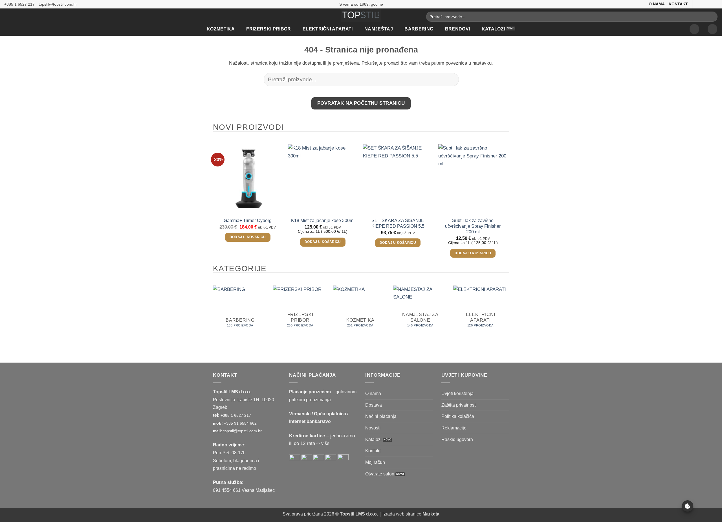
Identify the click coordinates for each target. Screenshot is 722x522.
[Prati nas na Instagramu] (703, 4)
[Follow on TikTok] (709, 4)
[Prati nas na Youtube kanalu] (715, 4)
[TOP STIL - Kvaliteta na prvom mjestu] (361, 15)
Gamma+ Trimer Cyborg (248, 220)
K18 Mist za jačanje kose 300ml (323, 220)
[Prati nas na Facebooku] (697, 4)
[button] (694, 29)
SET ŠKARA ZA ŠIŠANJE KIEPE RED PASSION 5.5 (397, 223)
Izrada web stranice (410, 514)
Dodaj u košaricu (248, 237)
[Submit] (711, 17)
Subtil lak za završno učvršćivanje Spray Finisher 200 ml (473, 226)
